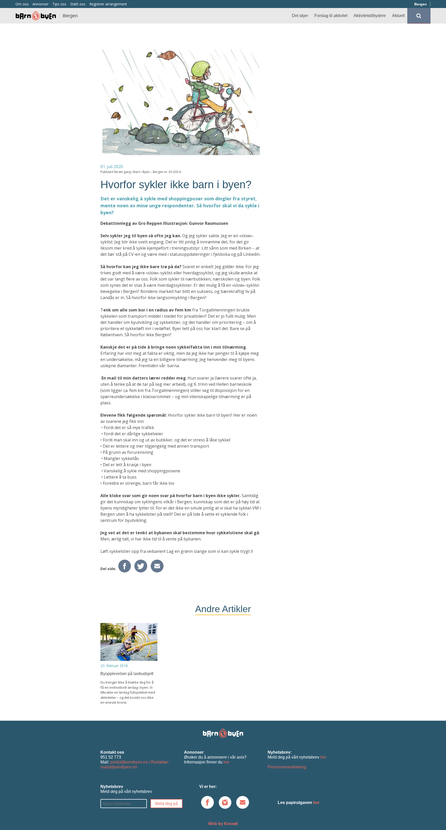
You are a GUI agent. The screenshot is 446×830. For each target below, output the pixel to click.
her (226, 762)
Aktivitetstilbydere (370, 15)
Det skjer (300, 15)
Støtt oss (77, 4)
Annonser (41, 4)
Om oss (22, 4)
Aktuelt (398, 15)
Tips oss (59, 4)
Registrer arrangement (108, 4)
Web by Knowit (223, 823)
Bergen (420, 4)
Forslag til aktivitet (330, 15)
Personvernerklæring (287, 767)
